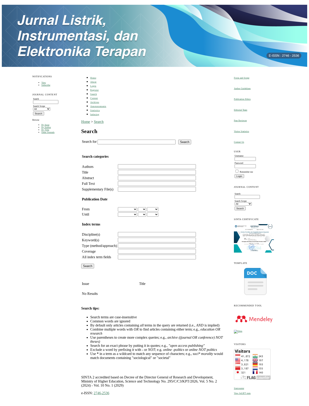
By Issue (45, 125)
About (93, 82)
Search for (89, 141)
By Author (46, 127)
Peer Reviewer (240, 120)
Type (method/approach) (99, 246)
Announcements (98, 106)
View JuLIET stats (242, 393)
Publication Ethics (242, 99)
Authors (87, 167)
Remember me (246, 172)
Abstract (88, 178)
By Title (45, 130)
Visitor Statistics (241, 131)
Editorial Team (240, 110)
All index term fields (96, 257)
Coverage (89, 251)
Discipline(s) (91, 234)
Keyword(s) (90, 240)
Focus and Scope (241, 78)
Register (94, 90)
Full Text (88, 183)
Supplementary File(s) (97, 189)
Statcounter (239, 388)
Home (93, 78)
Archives (94, 102)
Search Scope (39, 106)
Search (93, 94)
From (86, 209)
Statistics (95, 110)
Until (85, 214)
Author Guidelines (242, 88)
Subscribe (45, 85)
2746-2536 (101, 393)
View (43, 82)
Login (93, 86)
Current (94, 98)
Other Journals (48, 132)
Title (85, 172)
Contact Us (239, 142)
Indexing (94, 114)
